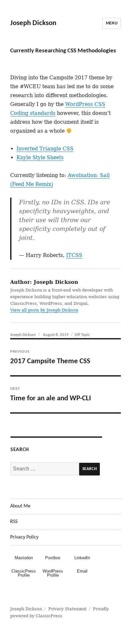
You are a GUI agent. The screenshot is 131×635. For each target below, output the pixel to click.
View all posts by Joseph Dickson (44, 310)
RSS (13, 521)
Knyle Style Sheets (40, 157)
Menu (111, 23)
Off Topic (82, 335)
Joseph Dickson (33, 23)
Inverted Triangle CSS (45, 149)
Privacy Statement (67, 608)
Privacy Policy (24, 537)
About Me (20, 506)
